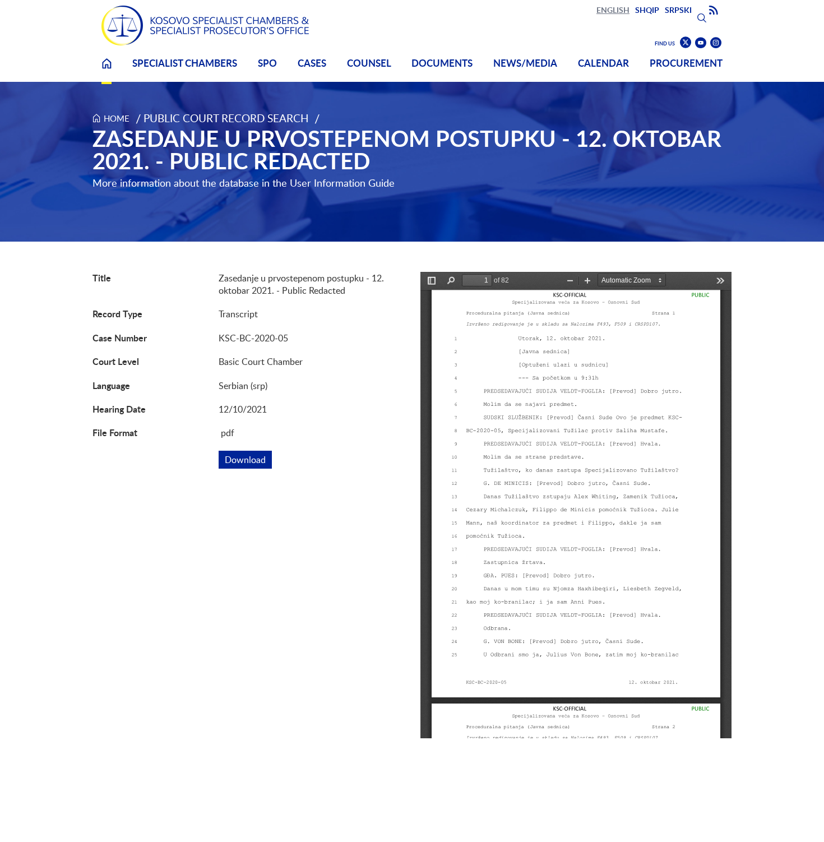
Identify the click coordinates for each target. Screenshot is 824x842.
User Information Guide (342, 182)
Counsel (369, 63)
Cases (312, 63)
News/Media (525, 63)
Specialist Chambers (184, 63)
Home (106, 70)
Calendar (603, 63)
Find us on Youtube (700, 43)
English (612, 9)
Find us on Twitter (685, 42)
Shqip (647, 9)
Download (248, 460)
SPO (267, 63)
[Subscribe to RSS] (713, 10)
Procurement (686, 63)
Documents (442, 63)
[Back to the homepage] (205, 25)
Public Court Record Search (226, 118)
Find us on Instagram (715, 43)
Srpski (678, 9)
